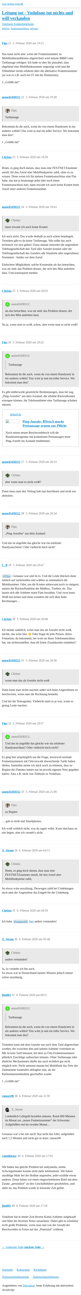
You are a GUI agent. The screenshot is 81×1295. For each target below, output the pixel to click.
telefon (5, 28)
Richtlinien (40, 1269)
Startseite (7, 1269)
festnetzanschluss (20, 28)
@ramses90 (21, 921)
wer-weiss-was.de (12, 3)
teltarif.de (15, 414)
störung (34, 28)
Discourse (29, 1285)
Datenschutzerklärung (46, 1277)
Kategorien (23, 1269)
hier (31, 921)
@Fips (6, 576)
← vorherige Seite (13, 1247)
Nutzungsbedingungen (15, 1277)
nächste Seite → (34, 1247)
